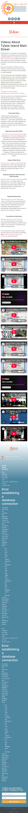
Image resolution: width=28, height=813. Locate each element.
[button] (14, 22)
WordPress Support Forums (5, 622)
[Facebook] (9, 19)
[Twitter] (12, 19)
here (6, 119)
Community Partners (9, 58)
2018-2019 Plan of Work (17, 93)
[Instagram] (18, 19)
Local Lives (19, 119)
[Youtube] (15, 19)
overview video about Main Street (13, 134)
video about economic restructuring (13, 179)
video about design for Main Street (13, 163)
